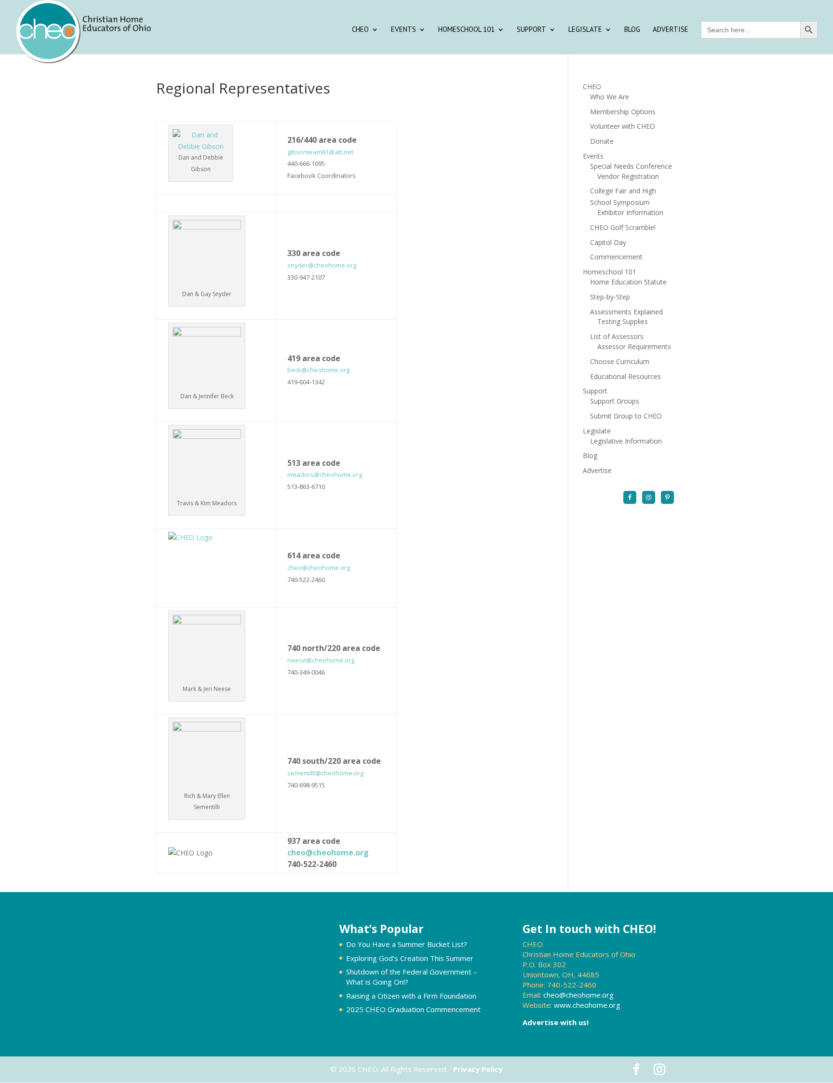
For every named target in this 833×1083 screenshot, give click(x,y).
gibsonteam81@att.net (320, 152)
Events (403, 30)
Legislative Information (626, 441)
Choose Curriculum (619, 361)
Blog (632, 30)
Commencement (616, 256)
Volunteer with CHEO (622, 126)
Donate (602, 141)
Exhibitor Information (630, 212)
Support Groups (614, 401)
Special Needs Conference (631, 166)
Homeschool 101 (466, 30)
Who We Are (609, 96)
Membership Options (623, 111)
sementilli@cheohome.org (325, 773)
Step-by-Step (610, 296)
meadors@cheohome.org (324, 474)
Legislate (585, 30)
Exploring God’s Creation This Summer (409, 958)
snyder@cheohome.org (321, 265)
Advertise (670, 30)
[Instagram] (648, 497)
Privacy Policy (478, 1069)
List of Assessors (617, 336)
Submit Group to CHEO (626, 415)
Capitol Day (608, 242)
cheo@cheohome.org (318, 567)
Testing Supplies (622, 321)
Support (531, 30)
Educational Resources (625, 376)
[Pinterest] (667, 497)
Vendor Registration (628, 176)
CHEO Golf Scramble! (623, 227)
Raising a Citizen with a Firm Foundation (411, 996)
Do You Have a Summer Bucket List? (406, 944)
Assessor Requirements (634, 346)
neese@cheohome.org (320, 660)
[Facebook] (629, 497)
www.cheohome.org (587, 1005)
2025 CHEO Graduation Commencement (413, 1009)
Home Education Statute (628, 281)
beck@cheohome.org (318, 370)
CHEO (360, 30)
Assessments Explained (626, 311)
